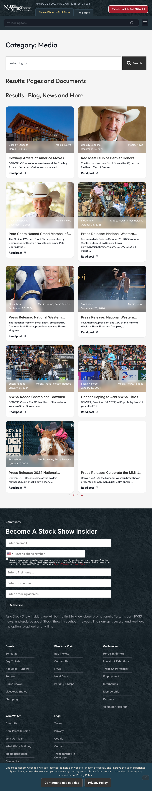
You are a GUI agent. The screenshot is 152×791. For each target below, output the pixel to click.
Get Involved (111, 646)
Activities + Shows (17, 668)
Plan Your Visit (63, 646)
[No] (145, 777)
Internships (110, 683)
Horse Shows (14, 683)
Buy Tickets (13, 661)
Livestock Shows (16, 691)
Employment (111, 676)
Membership (111, 691)
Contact (59, 746)
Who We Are (13, 715)
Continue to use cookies (61, 783)
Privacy (59, 730)
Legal (57, 715)
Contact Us (61, 661)
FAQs (57, 668)
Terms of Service (61, 564)
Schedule (11, 653)
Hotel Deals (61, 676)
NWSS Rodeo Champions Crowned (37, 397)
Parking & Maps (64, 683)
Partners (108, 699)
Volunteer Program (115, 706)
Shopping (12, 699)
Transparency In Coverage (64, 755)
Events (10, 646)
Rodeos (10, 676)
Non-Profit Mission (18, 730)
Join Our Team (15, 738)
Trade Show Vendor (115, 668)
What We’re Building (19, 746)
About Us (11, 723)
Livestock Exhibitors (116, 661)
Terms (58, 723)
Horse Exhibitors (114, 653)
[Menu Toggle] (145, 22)
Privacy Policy (79, 564)
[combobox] (71, 22)
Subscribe (16, 605)
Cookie (58, 738)
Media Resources (17, 753)
